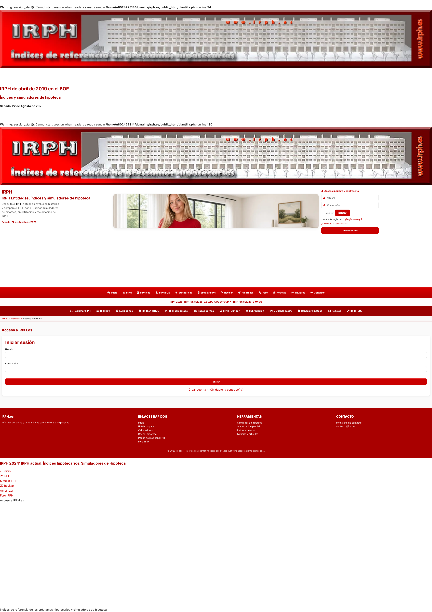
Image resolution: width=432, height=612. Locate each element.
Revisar (228, 292)
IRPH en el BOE (150, 310)
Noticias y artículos (247, 433)
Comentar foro (350, 230)
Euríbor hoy (185, 292)
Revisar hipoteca (147, 433)
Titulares (300, 292)
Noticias (281, 292)
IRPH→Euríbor (231, 310)
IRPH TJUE (356, 310)
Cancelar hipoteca (311, 310)
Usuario (9, 349)
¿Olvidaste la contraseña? (334, 223)
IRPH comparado (178, 310)
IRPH (129, 292)
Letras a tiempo (245, 430)
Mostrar (329, 213)
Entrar (342, 212)
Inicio (114, 292)
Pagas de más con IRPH (151, 437)
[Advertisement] (216, 262)
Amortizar (247, 292)
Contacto (319, 292)
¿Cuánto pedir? (283, 310)
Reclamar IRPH (82, 310)
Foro (265, 292)
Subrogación (256, 310)
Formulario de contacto (348, 422)
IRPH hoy (145, 292)
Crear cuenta (197, 389)
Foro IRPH (143, 441)
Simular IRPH (208, 292)
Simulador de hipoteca (249, 422)
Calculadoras (145, 430)
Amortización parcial (248, 426)
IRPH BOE (164, 292)
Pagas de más (206, 310)
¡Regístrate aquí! (353, 219)
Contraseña (11, 363)
